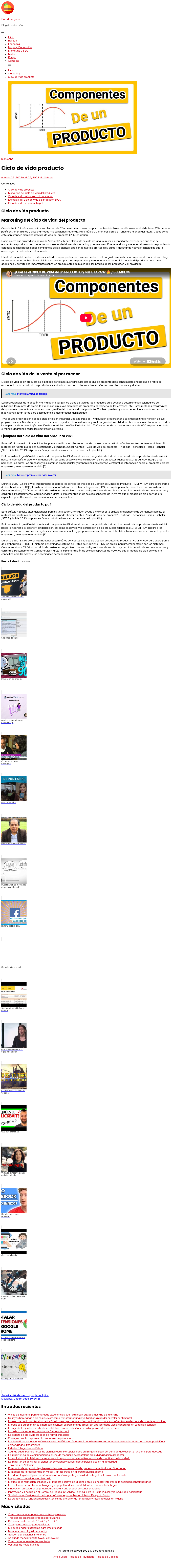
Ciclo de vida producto (21, 189)
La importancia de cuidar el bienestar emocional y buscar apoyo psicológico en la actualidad (62, 1461)
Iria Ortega (46, 177)
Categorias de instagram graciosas (29, 1524)
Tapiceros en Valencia (21, 1465)
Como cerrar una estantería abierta (29, 1541)
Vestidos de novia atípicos (23, 1544)
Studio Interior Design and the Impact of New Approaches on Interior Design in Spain (59, 1495)
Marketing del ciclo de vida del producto (31, 193)
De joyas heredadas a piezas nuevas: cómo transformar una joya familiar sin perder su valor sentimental (70, 1418)
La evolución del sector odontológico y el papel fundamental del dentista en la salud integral (62, 1485)
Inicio (11, 37)
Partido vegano (10, 19)
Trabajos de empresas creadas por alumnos (34, 1517)
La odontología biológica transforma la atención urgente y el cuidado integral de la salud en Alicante (67, 1475)
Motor (11, 54)
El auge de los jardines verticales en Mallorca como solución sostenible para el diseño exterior (63, 1428)
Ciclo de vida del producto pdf (25, 203)
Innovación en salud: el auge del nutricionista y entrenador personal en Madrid (54, 1488)
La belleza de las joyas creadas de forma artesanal (38, 1431)
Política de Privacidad (81, 1556)
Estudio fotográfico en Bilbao (25, 1448)
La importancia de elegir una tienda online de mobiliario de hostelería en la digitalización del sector (66, 1455)
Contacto (13, 60)
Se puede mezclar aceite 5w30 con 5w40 (33, 1537)
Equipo (12, 57)
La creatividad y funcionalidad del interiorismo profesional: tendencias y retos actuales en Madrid (65, 1498)
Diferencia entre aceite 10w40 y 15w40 (32, 1521)
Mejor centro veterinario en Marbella (29, 1478)
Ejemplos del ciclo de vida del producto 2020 (34, 199)
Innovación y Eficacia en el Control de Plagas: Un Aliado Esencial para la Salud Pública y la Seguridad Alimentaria (75, 1491)
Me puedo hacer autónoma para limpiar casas (35, 1527)
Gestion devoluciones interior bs (27, 1534)
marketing (7, 158)
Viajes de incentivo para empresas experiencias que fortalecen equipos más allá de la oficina (63, 1414)
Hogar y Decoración (20, 47)
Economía (14, 44)
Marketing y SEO (18, 50)
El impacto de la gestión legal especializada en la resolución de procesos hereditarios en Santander (67, 1468)
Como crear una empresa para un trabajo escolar (37, 1514)
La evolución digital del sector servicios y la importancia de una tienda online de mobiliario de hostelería (69, 1458)
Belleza (12, 40)
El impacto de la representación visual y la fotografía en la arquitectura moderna (55, 1471)
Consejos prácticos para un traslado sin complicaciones (41, 1438)
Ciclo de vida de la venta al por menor (30, 196)
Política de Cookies (107, 1556)
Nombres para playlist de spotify (27, 1531)
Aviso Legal (60, 1556)
